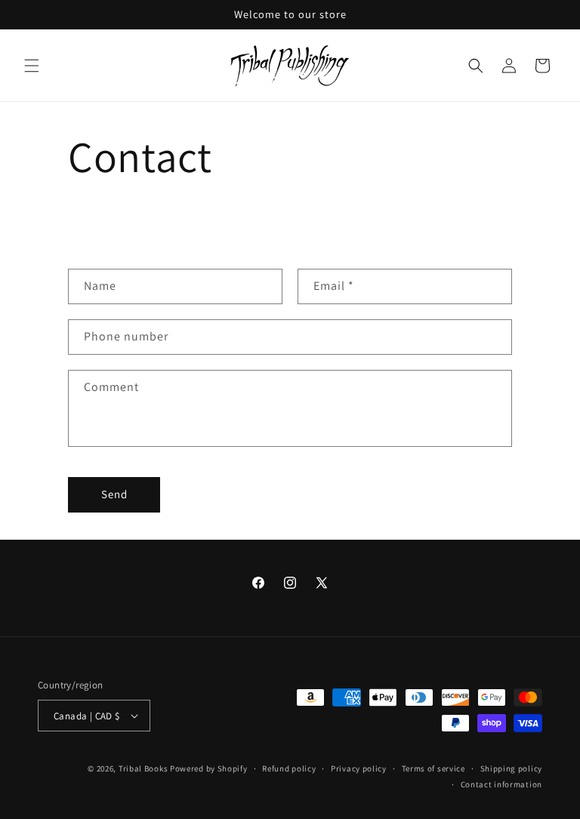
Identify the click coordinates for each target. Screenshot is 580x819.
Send (114, 494)
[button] (31, 65)
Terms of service (433, 768)
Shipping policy (511, 768)
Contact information (501, 784)
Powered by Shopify (209, 768)
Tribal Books (143, 768)
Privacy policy (359, 768)
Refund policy (289, 768)
